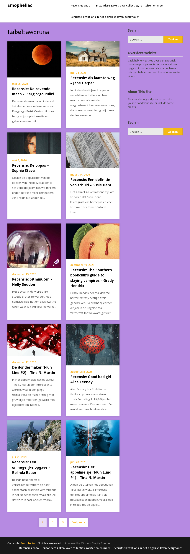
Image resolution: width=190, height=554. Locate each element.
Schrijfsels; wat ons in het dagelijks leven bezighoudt (105, 17)
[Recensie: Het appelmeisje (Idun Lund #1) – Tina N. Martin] (92, 438)
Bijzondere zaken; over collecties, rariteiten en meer (130, 5)
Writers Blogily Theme (95, 543)
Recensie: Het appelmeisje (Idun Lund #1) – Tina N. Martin (90, 472)
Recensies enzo (80, 5)
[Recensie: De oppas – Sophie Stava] (34, 143)
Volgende (78, 522)
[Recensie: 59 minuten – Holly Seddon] (34, 245)
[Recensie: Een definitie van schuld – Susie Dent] (92, 150)
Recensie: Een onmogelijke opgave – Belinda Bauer (31, 467)
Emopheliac (19, 5)
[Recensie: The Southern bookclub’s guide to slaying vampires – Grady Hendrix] (92, 240)
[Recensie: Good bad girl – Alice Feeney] (92, 344)
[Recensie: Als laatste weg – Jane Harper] (92, 53)
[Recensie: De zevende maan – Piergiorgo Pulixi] (34, 59)
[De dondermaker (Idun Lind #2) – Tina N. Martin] (34, 340)
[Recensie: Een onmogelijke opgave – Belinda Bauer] (34, 435)
